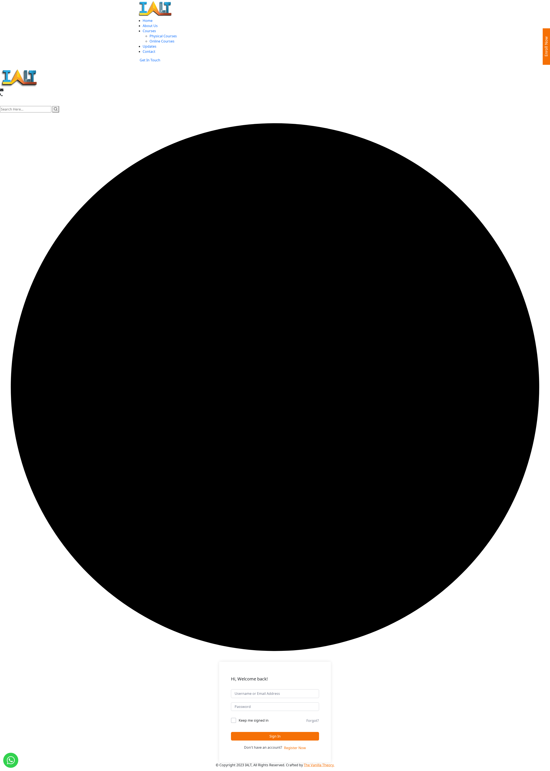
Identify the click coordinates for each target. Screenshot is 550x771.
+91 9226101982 (17, 94)
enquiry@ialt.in (16, 89)
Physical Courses (163, 36)
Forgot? (312, 720)
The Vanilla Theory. (319, 765)
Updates (149, 46)
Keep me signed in (254, 720)
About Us (150, 25)
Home (148, 20)
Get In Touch (150, 60)
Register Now (295, 747)
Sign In (275, 736)
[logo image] (19, 77)
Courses (149, 31)
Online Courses (162, 41)
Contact (149, 51)
